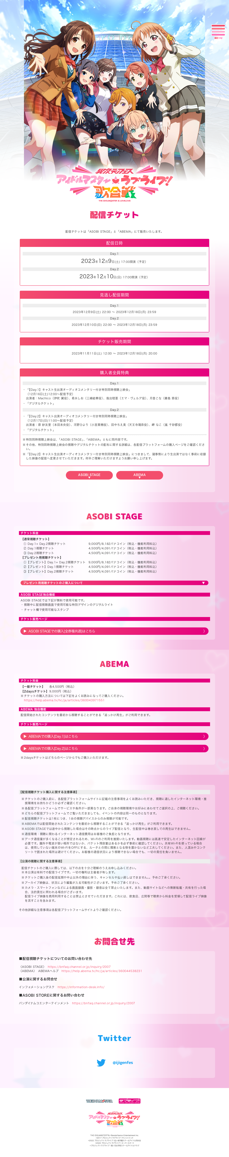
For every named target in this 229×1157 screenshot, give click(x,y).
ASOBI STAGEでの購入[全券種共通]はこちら (61, 631)
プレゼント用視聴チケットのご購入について (53, 582)
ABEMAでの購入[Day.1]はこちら (53, 736)
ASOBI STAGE (89, 474)
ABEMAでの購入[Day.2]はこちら (53, 748)
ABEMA (139, 474)
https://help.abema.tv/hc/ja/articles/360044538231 (102, 971)
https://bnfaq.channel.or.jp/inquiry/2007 (79, 966)
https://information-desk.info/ (81, 987)
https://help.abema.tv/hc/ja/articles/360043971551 (64, 700)
